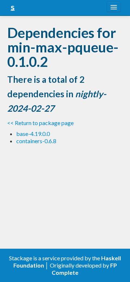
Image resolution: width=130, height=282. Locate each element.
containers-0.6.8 (36, 140)
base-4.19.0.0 (33, 133)
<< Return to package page (40, 122)
